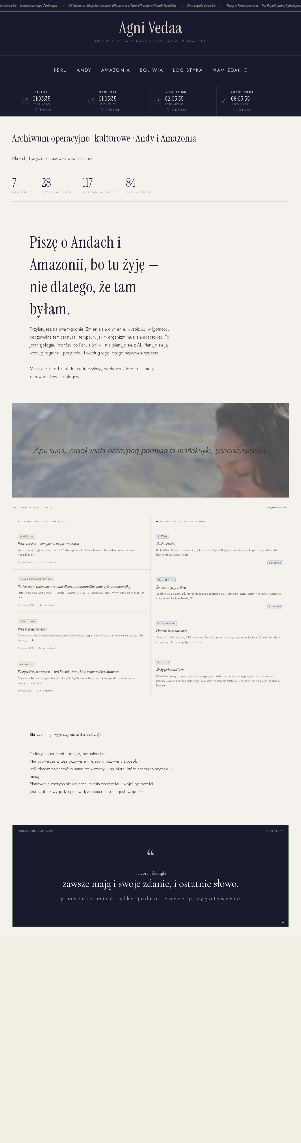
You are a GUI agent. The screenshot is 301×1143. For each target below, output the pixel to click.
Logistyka (188, 70)
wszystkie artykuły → (278, 507)
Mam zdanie (229, 70)
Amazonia (115, 70)
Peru (60, 70)
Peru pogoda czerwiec (197, 5)
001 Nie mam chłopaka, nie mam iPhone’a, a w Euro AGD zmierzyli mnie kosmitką (117, 5)
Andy (84, 70)
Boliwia (151, 70)
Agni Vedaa (150, 27)
